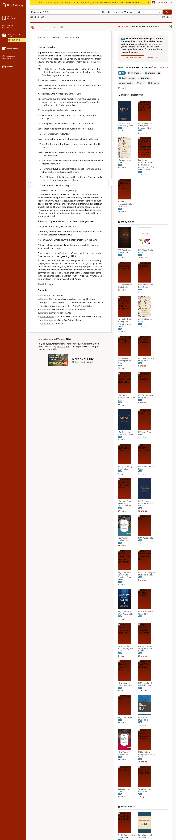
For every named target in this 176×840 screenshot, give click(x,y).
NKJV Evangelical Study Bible (145, 612)
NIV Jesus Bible (144, 432)
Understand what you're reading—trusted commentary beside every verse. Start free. (96, 2)
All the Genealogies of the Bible (126, 836)
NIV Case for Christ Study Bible (146, 359)
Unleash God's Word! (82, 362)
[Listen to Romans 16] (61, 27)
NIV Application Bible (124, 161)
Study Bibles (127, 221)
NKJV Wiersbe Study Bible (144, 718)
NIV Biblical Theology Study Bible (124, 360)
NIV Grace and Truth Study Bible (125, 124)
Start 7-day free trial (132, 57)
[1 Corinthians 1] (111, 182)
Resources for (134, 67)
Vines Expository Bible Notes (145, 790)
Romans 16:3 (46, 309)
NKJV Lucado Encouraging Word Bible (126, 648)
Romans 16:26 (47, 323)
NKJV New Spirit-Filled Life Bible (145, 684)
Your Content (152, 26)
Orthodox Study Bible (124, 790)
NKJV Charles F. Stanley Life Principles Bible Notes (124, 576)
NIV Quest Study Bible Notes (125, 467)
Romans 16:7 (46, 312)
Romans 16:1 (46, 295)
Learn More (153, 57)
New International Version (51, 339)
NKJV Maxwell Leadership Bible (125, 684)
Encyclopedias (128, 806)
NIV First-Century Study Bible (145, 396)
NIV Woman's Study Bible (123, 539)
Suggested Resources (132, 94)
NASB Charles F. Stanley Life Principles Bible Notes (125, 322)
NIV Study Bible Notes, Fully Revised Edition (145, 125)
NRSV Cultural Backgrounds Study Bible (146, 754)
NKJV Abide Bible (145, 538)
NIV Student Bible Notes (146, 467)
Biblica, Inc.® (63, 346)
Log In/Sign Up (164, 2)
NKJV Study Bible (125, 717)
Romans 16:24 (47, 316)
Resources (123, 26)
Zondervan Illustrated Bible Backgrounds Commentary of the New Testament (146, 165)
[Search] (167, 12)
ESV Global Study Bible (145, 251)
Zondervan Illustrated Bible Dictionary (125, 203)
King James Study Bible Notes (145, 286)
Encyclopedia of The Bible (145, 836)
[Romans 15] (31, 182)
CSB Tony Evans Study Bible (124, 251)
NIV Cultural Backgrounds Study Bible (126, 397)
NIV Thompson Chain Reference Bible (145, 503)
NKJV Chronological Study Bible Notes (146, 573)
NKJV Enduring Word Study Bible (125, 612)
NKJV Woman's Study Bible (124, 753)
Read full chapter (46, 284)
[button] (161, 2)
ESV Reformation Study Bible (125, 286)
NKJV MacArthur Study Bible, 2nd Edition (145, 648)
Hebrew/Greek (138, 26)
